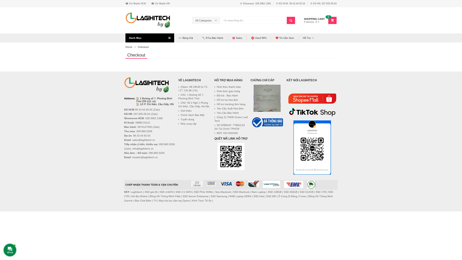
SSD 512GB (306, 191)
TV (155, 200)
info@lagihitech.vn (142, 148)
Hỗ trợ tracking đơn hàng (231, 104)
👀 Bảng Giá (186, 37)
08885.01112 (142, 122)
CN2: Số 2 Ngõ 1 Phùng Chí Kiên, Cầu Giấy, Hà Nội (193, 104)
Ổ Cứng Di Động (287, 196)
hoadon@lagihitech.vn (145, 157)
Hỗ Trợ (307, 37)
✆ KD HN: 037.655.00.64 (323, 3)
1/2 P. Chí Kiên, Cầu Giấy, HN (157, 104)
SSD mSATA (166, 191)
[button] (267, 137)
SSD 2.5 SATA (184, 191)
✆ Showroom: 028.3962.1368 (255, 3)
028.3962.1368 (154, 118)
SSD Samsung (219, 196)
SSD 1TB (320, 191)
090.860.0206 (144, 131)
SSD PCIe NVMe (203, 191)
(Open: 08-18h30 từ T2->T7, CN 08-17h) (193, 88)
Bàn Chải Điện (143, 200)
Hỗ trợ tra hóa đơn (227, 99)
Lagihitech (136, 191)
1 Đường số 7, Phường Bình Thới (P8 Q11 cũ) (154, 100)
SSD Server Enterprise (195, 196)
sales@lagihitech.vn (143, 139)
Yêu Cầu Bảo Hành (228, 112)
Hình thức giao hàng (228, 91)
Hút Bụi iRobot (139, 196)
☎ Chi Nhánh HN (160, 3)
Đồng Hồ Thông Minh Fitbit (165, 196)
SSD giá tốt (151, 191)
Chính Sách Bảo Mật (192, 115)
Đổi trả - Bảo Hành (227, 95)
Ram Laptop (259, 191)
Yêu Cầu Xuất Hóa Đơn (230, 108)
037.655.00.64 (142, 113)
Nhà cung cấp (189, 123)
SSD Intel (258, 196)
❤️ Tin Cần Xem (284, 37)
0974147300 (145, 126)
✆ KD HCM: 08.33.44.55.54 (290, 3)
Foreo (302, 196)
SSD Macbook (241, 191)
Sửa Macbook (223, 191)
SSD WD (271, 196)
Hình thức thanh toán (229, 86)
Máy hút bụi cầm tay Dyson (174, 200)
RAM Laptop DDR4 (240, 196)
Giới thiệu (186, 110)
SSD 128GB (275, 191)
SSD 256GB (290, 191)
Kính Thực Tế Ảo (202, 200)
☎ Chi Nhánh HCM (135, 3)
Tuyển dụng (187, 119)
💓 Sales (237, 37)
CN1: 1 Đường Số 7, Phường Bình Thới (191, 96)
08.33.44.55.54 (143, 109)
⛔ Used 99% (259, 37)
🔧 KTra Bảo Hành (212, 37)
